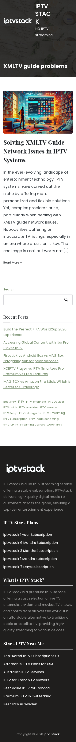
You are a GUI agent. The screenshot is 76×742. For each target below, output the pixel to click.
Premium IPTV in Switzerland (27, 696)
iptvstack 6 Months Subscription (30, 542)
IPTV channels (36, 402)
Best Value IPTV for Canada (26, 688)
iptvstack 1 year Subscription (27, 534)
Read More (11, 262)
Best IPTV (9, 402)
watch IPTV (54, 425)
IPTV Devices (56, 401)
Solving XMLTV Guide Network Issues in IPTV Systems (35, 151)
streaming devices (32, 424)
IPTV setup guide (30, 413)
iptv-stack (52, 734)
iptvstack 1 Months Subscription (30, 558)
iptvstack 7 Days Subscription (28, 566)
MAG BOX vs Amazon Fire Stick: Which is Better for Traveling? (37, 384)
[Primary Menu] (69, 20)
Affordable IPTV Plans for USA (28, 664)
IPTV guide (10, 407)
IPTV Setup (10, 413)
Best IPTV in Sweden (20, 704)
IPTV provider (28, 407)
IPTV (21, 402)
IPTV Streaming (54, 413)
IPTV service (48, 407)
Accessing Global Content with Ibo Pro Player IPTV (36, 345)
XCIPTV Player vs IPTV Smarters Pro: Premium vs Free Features (33, 371)
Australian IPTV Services (23, 672)
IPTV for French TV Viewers (26, 680)
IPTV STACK (43, 14)
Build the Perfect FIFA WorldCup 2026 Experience (34, 332)
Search (9, 289)
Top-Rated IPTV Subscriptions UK (31, 656)
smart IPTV (10, 425)
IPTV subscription (15, 419)
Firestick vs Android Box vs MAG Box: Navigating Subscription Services (33, 358)
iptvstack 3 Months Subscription (30, 550)
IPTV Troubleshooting (44, 419)
